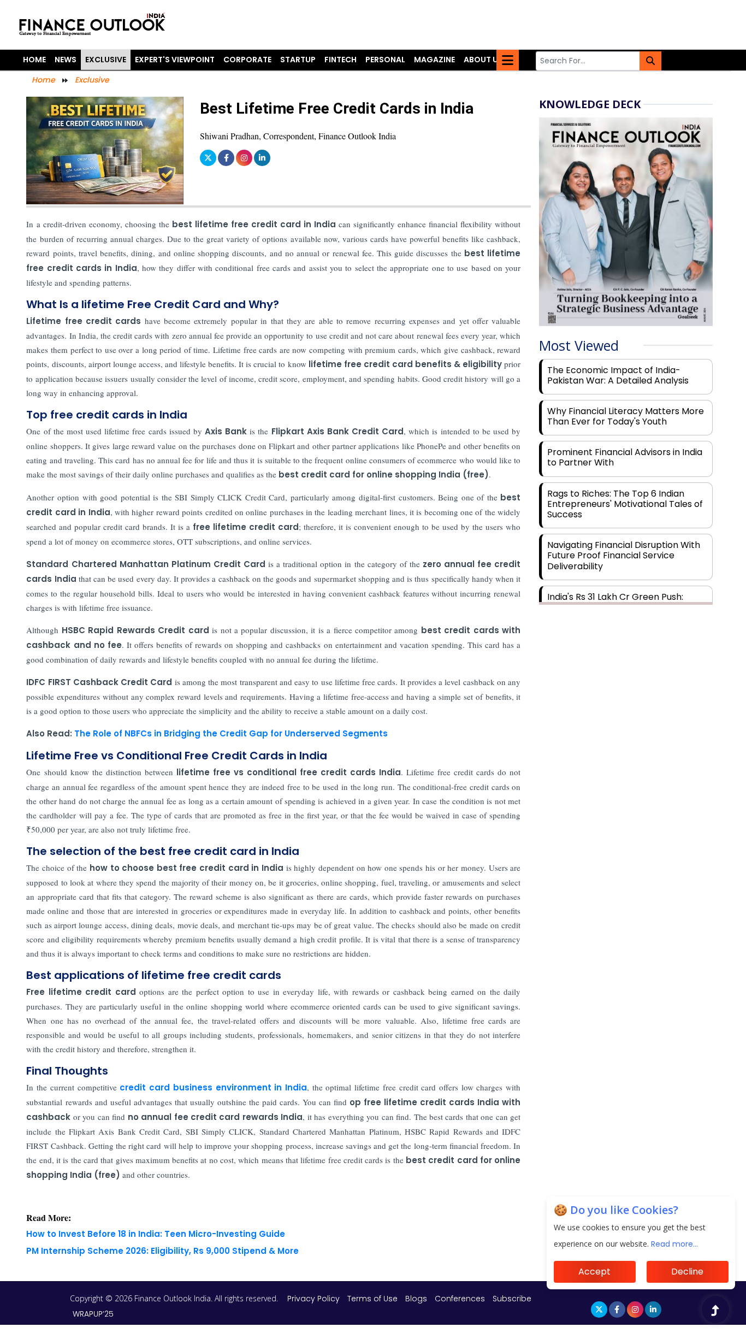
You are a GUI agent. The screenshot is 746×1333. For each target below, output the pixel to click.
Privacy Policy (314, 1298)
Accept (594, 1271)
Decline (687, 1271)
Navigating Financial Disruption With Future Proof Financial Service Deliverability (623, 555)
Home (34, 59)
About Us (483, 59)
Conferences (460, 1298)
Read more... (674, 1243)
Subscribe (512, 1298)
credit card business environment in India (213, 1087)
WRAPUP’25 (93, 1313)
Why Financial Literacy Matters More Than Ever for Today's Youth (625, 416)
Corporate (247, 59)
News (65, 59)
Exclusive (105, 59)
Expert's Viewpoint (175, 59)
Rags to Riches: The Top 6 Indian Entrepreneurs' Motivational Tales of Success (625, 504)
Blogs (416, 1298)
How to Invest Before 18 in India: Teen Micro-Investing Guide (155, 1234)
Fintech (340, 59)
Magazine (434, 59)
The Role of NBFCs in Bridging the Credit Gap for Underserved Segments (231, 733)
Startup (298, 59)
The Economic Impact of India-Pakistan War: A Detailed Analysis (618, 375)
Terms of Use (373, 1298)
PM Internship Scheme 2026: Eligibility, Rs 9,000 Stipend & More (162, 1251)
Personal (385, 59)
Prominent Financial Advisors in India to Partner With (624, 457)
